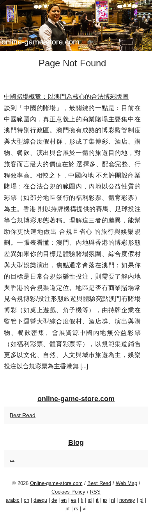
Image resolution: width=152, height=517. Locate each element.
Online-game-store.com (56, 483)
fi (82, 500)
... (84, 366)
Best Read (22, 415)
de (54, 500)
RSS (95, 492)
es (73, 500)
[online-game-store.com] (76, 25)
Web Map (126, 483)
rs (76, 509)
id (90, 500)
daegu (40, 500)
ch (26, 500)
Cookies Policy (68, 492)
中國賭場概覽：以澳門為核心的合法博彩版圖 (66, 96)
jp (105, 500)
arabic (12, 500)
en (64, 500)
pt (67, 509)
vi (85, 509)
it (97, 500)
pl (141, 500)
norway (127, 500)
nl (113, 500)
